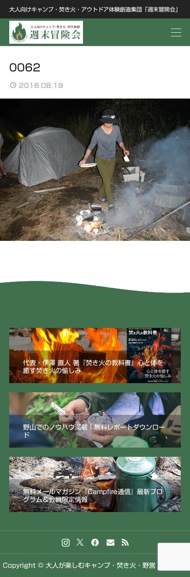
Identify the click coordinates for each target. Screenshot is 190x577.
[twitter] (80, 542)
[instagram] (66, 542)
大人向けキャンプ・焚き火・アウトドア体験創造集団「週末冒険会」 (95, 9)
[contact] (110, 542)
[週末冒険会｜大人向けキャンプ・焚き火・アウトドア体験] (46, 32)
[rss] (125, 542)
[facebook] (95, 542)
